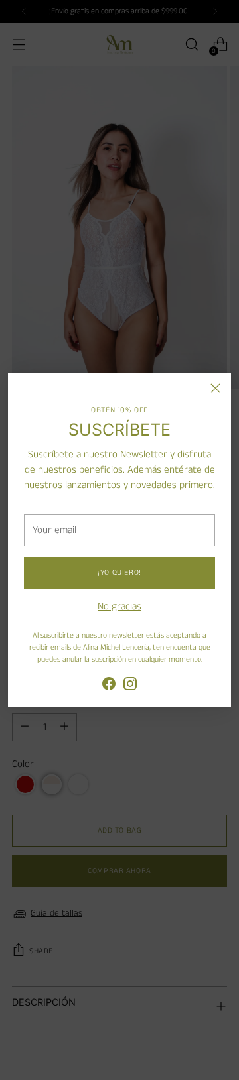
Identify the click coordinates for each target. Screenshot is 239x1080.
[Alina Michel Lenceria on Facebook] (109, 686)
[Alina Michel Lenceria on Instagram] (130, 686)
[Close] (215, 388)
